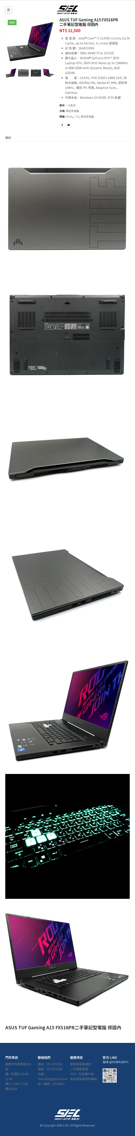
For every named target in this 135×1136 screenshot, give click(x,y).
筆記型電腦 (72, 111)
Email (69, 125)
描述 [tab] (8, 137)
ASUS (69, 116)
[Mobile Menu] (8, 10)
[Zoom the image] (67, 1112)
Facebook (62, 125)
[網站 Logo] (67, 10)
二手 (76, 116)
